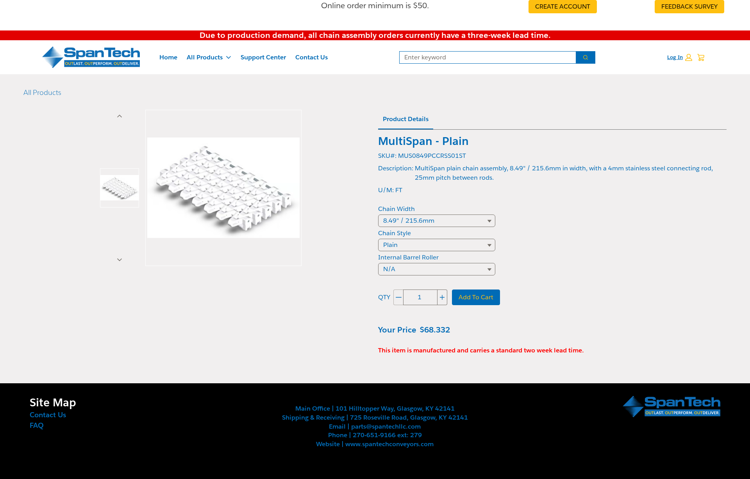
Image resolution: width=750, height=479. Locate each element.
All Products (205, 57)
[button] (679, 57)
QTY (384, 297)
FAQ (37, 425)
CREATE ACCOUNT (562, 6)
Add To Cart (476, 297)
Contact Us (311, 57)
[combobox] (485, 57)
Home (168, 57)
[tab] (119, 187)
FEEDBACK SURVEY (689, 6)
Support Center (263, 57)
